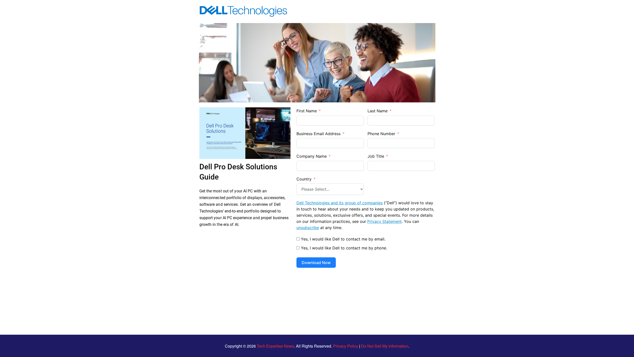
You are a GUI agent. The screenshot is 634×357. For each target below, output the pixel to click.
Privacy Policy (345, 346)
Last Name (378, 110)
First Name (306, 110)
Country (304, 179)
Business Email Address (318, 133)
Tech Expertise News (275, 346)
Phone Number (381, 133)
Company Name (311, 156)
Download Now (316, 262)
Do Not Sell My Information (384, 346)
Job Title (376, 156)
